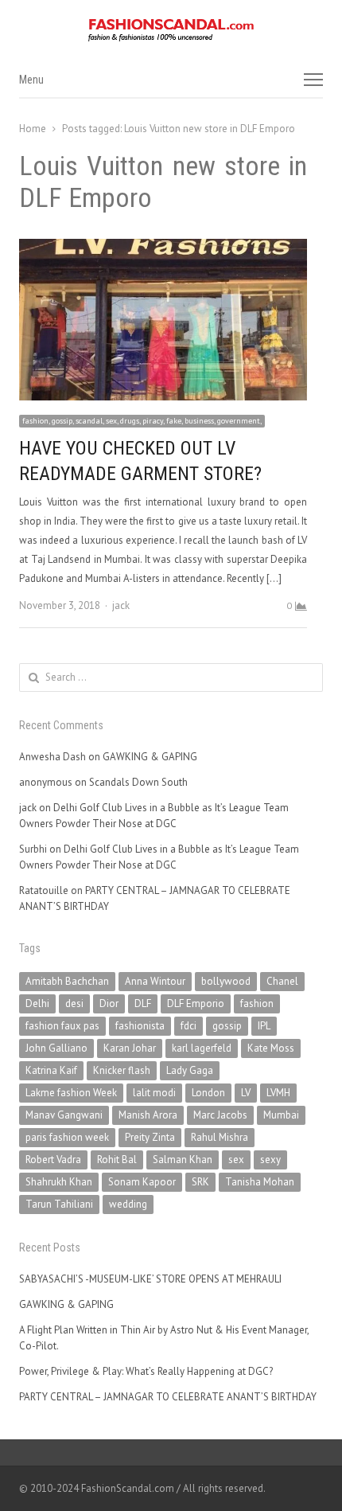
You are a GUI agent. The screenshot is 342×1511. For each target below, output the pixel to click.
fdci (188, 1026)
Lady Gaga (189, 1070)
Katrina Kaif (51, 1070)
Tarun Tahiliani (59, 1204)
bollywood (226, 981)
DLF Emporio (195, 1003)
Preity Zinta (150, 1137)
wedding (128, 1204)
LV (246, 1092)
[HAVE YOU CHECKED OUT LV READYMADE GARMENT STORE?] (163, 248)
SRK (200, 1182)
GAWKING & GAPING (150, 756)
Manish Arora (148, 1115)
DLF (142, 1003)
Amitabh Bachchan (67, 981)
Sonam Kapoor (142, 1182)
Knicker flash (121, 1070)
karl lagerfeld (201, 1048)
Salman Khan (182, 1159)
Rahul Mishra (219, 1137)
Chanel (282, 981)
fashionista (140, 1026)
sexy (270, 1159)
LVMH (278, 1092)
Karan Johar (129, 1048)
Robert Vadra (53, 1159)
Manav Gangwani (64, 1115)
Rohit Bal (117, 1159)
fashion (257, 1003)
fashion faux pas (62, 1026)
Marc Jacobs (220, 1115)
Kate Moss (270, 1048)
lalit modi (154, 1092)
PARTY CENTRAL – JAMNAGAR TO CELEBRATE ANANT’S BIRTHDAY (168, 1397)
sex (236, 1159)
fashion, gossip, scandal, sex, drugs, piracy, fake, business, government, (142, 421)
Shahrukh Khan (58, 1182)
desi (74, 1003)
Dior (109, 1003)
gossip (227, 1026)
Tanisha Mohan (259, 1182)
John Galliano (56, 1048)
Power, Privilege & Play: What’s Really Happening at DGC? (146, 1371)
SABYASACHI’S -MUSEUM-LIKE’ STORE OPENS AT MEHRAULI (150, 1279)
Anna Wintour (155, 981)
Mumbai (281, 1115)
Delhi (37, 1003)
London (208, 1092)
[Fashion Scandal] (171, 30)
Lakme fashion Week (71, 1092)
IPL (264, 1026)
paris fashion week (67, 1137)
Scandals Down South (138, 782)
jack (121, 605)
